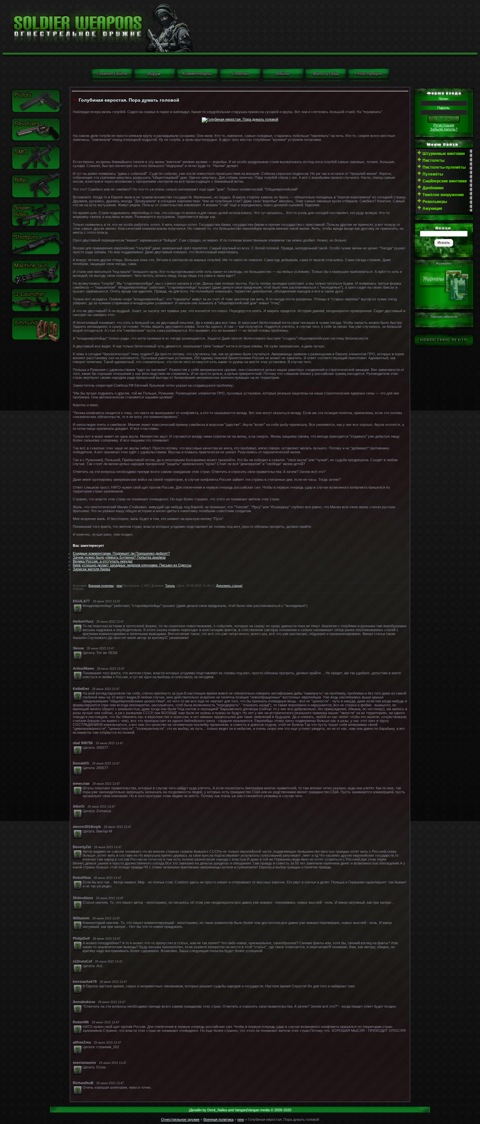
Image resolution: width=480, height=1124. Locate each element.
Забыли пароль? (443, 129)
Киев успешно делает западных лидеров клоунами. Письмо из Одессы (132, 565)
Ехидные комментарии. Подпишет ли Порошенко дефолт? (121, 553)
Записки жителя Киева (91, 569)
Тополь (170, 585)
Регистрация (443, 125)
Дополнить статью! (229, 585)
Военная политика (101, 585)
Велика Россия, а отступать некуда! (103, 561)
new (119, 585)
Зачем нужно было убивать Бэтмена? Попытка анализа (119, 557)
